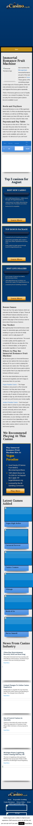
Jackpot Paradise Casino (10, 402)
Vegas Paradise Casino (10, 384)
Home (9, 799)
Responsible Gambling (20, 799)
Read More (28, 823)
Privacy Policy (21, 802)
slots (28, 77)
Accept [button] (21, 823)
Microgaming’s (22, 70)
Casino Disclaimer (9, 802)
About (29, 802)
